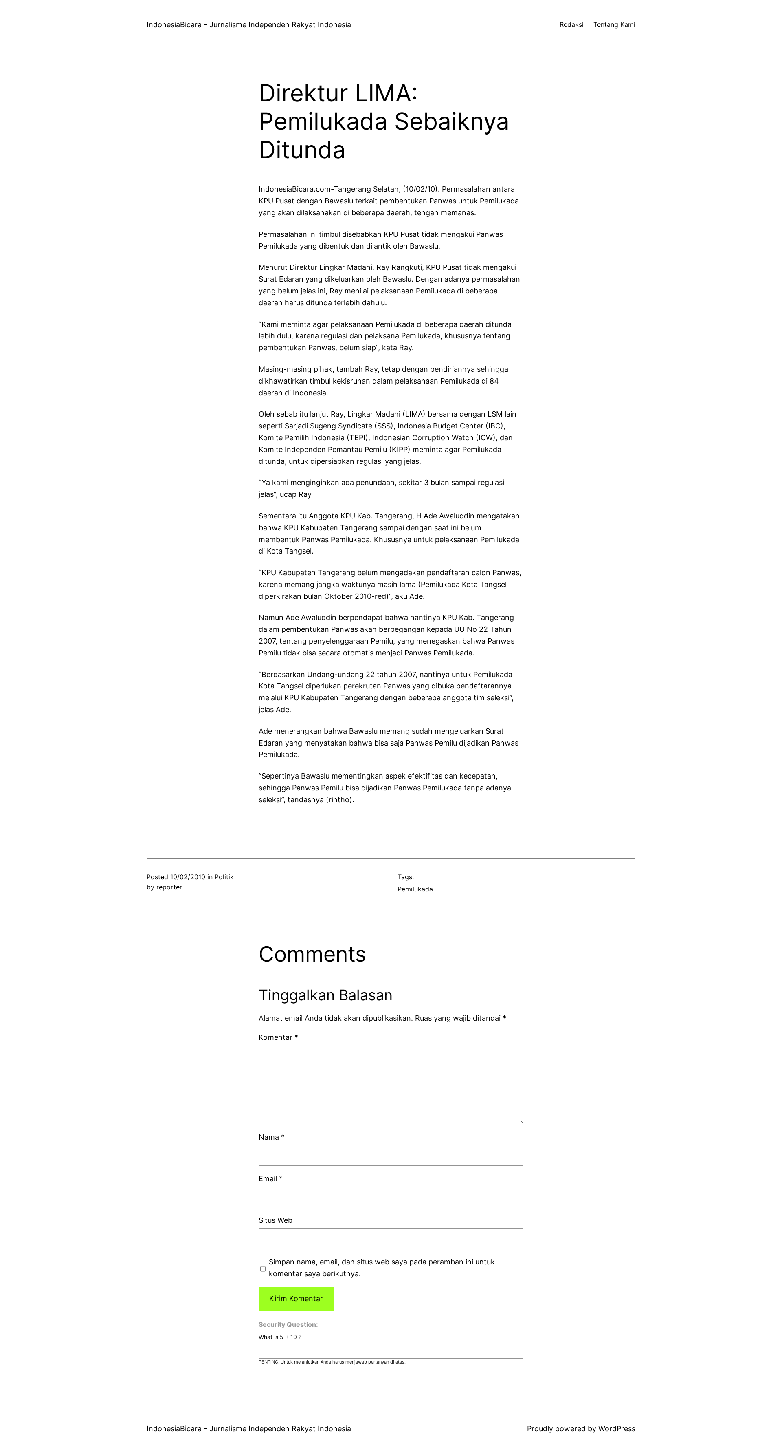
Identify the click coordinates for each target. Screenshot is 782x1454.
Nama (272, 1137)
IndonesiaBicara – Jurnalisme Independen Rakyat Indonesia (249, 24)
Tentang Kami (614, 24)
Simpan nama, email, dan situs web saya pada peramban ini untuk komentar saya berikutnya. (382, 1268)
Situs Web (275, 1220)
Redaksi (572, 24)
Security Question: (288, 1324)
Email (271, 1178)
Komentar (278, 1037)
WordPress (616, 1428)
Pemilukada (415, 889)
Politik (224, 877)
